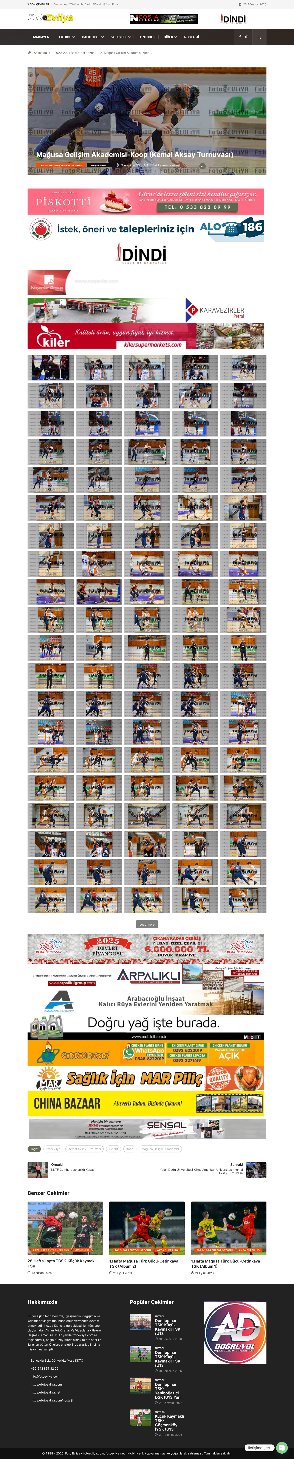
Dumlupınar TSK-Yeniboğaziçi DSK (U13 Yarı (168, 1391)
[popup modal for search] (259, 37)
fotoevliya (53, 1149)
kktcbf (113, 1149)
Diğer (168, 37)
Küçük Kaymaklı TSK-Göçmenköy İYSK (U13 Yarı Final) (89, 4)
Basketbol (91, 37)
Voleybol (119, 37)
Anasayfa (41, 37)
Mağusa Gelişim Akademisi (160, 1149)
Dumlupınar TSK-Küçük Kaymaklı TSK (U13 (167, 1327)
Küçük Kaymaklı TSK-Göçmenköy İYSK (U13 (169, 1422)
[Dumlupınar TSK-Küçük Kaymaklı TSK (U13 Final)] (140, 1322)
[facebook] (240, 37)
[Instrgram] (246, 37)
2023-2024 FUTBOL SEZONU (62, 1250)
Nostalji (191, 37)
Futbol (65, 37)
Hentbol (146, 37)
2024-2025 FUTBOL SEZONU (144, 1250)
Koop (129, 1149)
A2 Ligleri (175, 1250)
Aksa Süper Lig (97, 1250)
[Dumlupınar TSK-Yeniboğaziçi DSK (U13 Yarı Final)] (140, 1386)
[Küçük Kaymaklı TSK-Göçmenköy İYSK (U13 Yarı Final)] (140, 1417)
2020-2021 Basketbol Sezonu (75, 53)
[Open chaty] (282, 1448)
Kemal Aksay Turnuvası (84, 1149)
